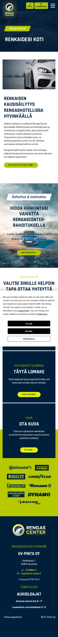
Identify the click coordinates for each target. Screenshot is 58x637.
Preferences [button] (42, 314)
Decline (28, 331)
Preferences (29, 339)
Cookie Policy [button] (23, 311)
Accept (29, 323)
